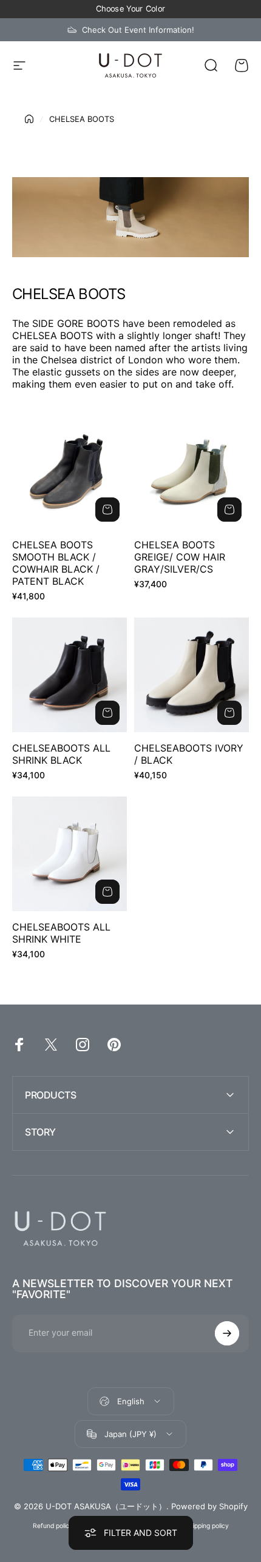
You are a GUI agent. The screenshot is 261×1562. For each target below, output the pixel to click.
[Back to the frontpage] (29, 119)
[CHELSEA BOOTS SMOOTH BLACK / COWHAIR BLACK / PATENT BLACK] (69, 471)
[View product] (107, 509)
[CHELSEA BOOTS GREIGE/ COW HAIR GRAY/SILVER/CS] (191, 471)
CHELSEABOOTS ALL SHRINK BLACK (61, 754)
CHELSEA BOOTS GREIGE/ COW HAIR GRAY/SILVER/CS (179, 557)
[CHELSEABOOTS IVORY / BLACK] (191, 675)
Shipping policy (207, 1526)
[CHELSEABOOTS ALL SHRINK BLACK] (69, 675)
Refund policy (53, 1526)
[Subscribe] (227, 1333)
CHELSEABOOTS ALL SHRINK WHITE (61, 933)
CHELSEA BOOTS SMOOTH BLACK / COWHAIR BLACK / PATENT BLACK (56, 563)
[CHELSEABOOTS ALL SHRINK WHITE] (69, 853)
